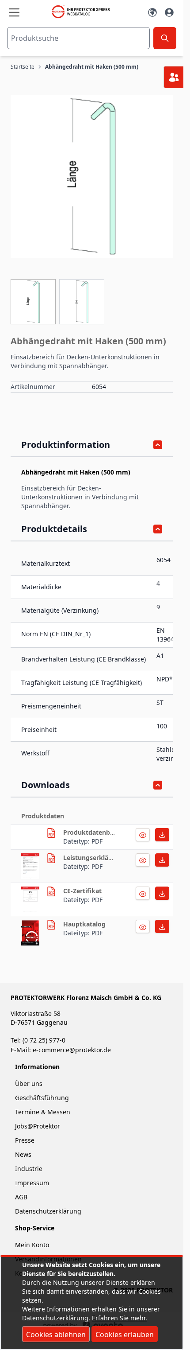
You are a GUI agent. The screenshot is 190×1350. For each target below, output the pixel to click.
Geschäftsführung (42, 1097)
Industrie (28, 1168)
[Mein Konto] (169, 12)
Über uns (29, 1083)
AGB (21, 1197)
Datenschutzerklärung (48, 1211)
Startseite (22, 66)
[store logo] (83, 12)
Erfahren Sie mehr (118, 1318)
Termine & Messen (42, 1112)
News (23, 1154)
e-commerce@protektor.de (72, 1050)
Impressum (32, 1183)
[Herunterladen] (143, 834)
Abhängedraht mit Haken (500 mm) (91, 66)
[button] (92, 176)
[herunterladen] (51, 833)
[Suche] (164, 38)
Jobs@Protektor (37, 1126)
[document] (91, 1303)
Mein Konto (32, 1245)
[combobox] (78, 38)
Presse (24, 1140)
